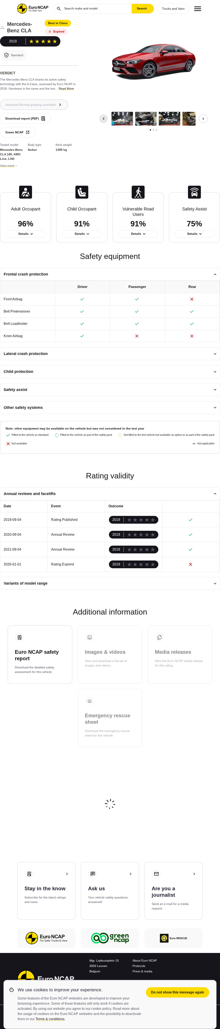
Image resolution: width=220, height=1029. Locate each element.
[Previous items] (103, 118)
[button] (122, 119)
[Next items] (203, 118)
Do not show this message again (177, 992)
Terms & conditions (49, 1019)
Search (142, 8)
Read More (66, 88)
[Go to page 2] (153, 130)
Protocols (139, 966)
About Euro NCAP (145, 960)
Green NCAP (14, 132)
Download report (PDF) (22, 118)
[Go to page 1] (150, 130)
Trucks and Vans (173, 8)
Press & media (142, 971)
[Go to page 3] (156, 130)
